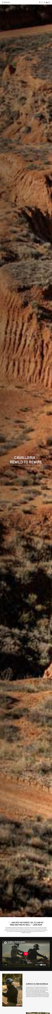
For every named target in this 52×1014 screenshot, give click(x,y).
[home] (6, 2)
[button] (41, 2)
